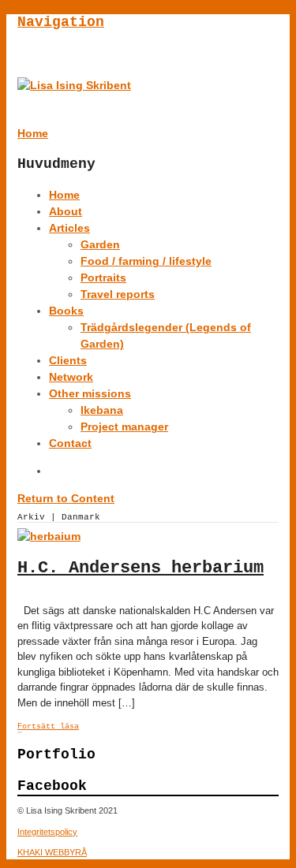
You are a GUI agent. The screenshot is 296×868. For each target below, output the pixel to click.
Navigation (60, 22)
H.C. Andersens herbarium (140, 568)
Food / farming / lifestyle (146, 261)
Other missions (90, 393)
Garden (100, 244)
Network (71, 377)
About (65, 211)
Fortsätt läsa (48, 726)
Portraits (103, 277)
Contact (70, 443)
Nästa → (21, 732)
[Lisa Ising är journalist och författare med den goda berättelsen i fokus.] (74, 85)
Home (64, 194)
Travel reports (118, 294)
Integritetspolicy (47, 831)
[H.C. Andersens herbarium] (49, 536)
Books (66, 310)
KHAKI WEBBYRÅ (52, 852)
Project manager (124, 426)
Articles (69, 228)
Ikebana (102, 410)
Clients (68, 360)
